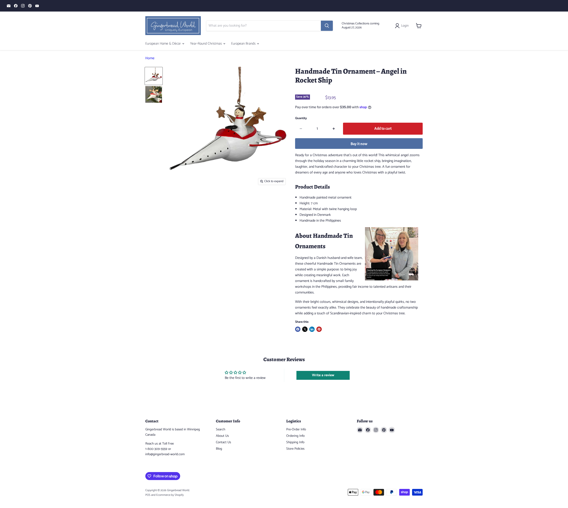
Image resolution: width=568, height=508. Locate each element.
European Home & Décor (163, 44)
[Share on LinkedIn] (312, 329)
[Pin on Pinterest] (319, 329)
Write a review (323, 375)
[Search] (327, 26)
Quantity (301, 118)
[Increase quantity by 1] (333, 129)
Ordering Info (295, 436)
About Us (222, 436)
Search (220, 429)
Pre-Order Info (296, 429)
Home (149, 58)
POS (147, 495)
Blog (219, 448)
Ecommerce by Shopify (170, 495)
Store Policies (295, 448)
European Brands (243, 44)
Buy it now (359, 144)
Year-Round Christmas (206, 44)
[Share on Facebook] (297, 329)
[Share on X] (305, 329)
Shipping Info (295, 442)
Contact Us (223, 442)
